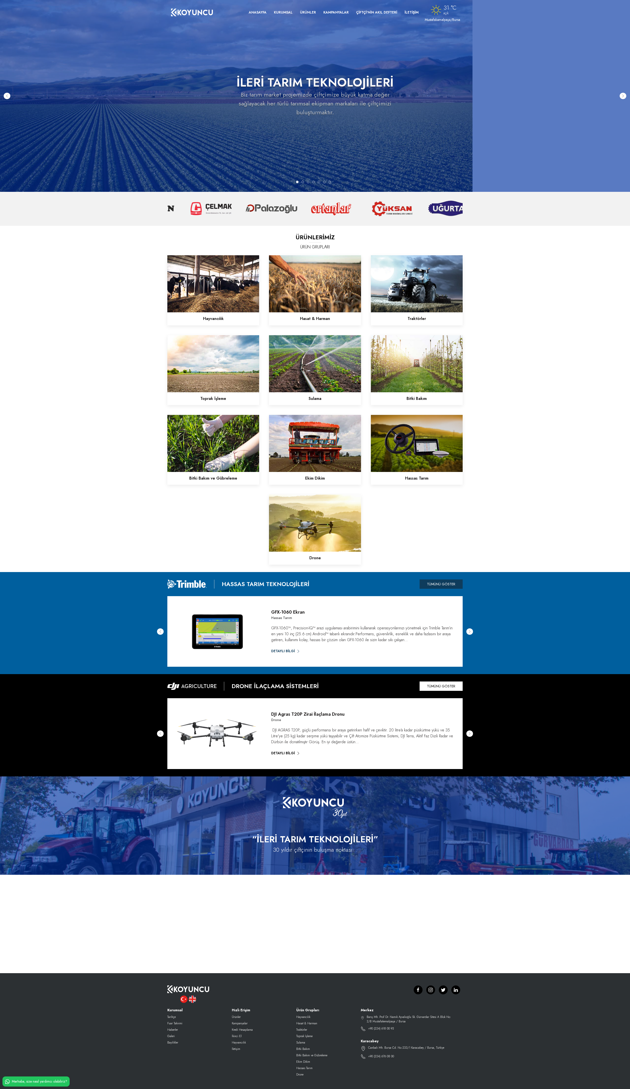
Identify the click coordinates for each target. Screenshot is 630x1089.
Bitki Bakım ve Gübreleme (311, 1055)
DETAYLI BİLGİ (283, 650)
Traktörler (301, 1030)
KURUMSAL (283, 12)
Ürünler (236, 1017)
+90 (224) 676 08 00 (381, 1056)
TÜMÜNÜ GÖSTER (441, 584)
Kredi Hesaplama (242, 1030)
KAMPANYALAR (336, 12)
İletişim (236, 1049)
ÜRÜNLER (308, 12)
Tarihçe (171, 1017)
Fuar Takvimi (174, 1023)
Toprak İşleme (304, 1036)
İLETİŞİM (412, 12)
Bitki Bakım (303, 1049)
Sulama (300, 1042)
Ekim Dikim (303, 1061)
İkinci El (237, 1036)
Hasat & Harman (306, 1023)
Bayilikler (172, 1042)
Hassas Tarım (304, 1068)
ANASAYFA (258, 12)
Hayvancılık (239, 1042)
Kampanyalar (240, 1023)
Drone (299, 1074)
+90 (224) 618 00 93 (381, 1028)
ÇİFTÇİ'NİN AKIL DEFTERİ (376, 12)
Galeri (171, 1036)
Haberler (172, 1030)
